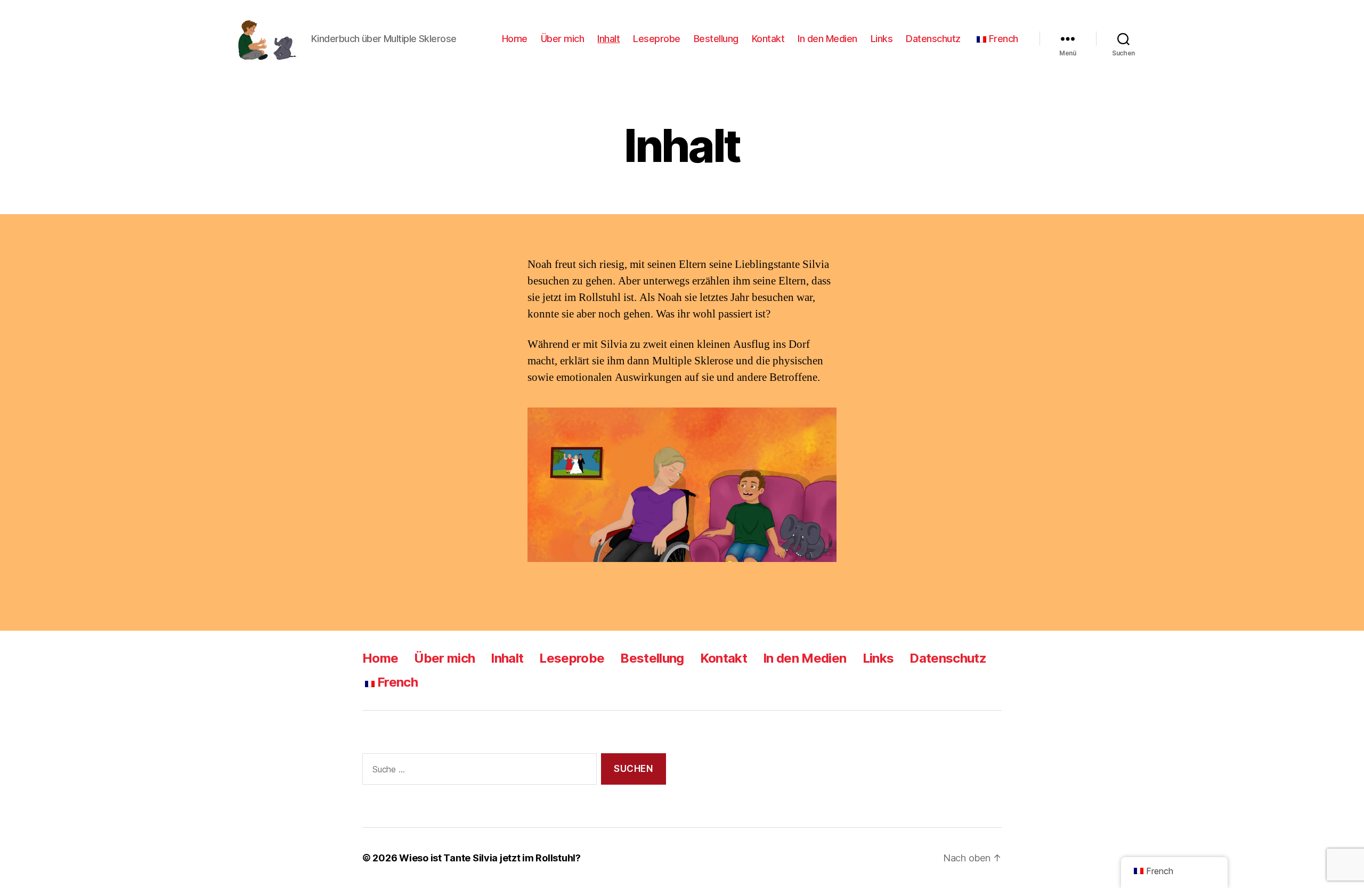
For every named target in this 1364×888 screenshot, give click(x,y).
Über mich (562, 38)
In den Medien (827, 38)
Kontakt (768, 38)
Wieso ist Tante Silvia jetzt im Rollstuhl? (490, 857)
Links (882, 38)
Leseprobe (656, 38)
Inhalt (608, 38)
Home (514, 38)
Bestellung (716, 38)
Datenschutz (933, 38)
